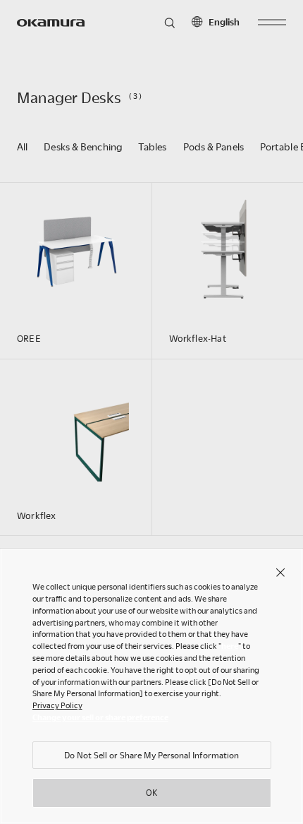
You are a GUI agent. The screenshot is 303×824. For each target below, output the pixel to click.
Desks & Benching (83, 146)
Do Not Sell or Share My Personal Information (151, 755)
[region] (151, 686)
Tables (152, 146)
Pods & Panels (213, 146)
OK (151, 792)
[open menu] (272, 22)
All (22, 146)
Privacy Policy (57, 705)
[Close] (280, 571)
